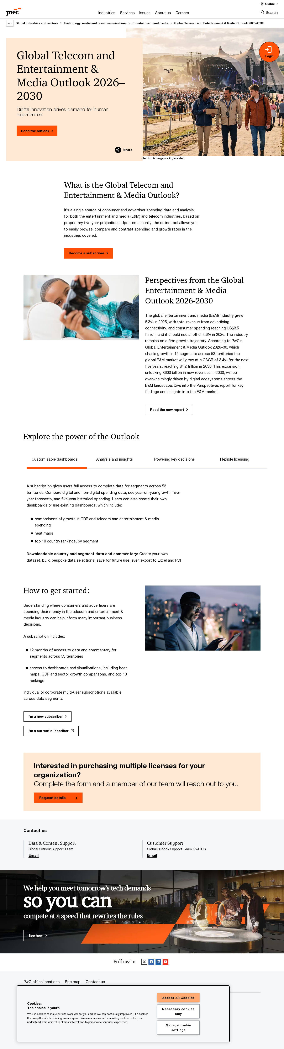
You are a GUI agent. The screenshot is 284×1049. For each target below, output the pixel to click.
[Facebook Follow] (151, 962)
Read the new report (167, 410)
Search (272, 12)
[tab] (57, 458)
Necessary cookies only (178, 1011)
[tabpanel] (145, 519)
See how (35, 935)
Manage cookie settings (178, 1027)
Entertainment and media (150, 23)
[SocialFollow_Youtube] (165, 962)
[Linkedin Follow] (158, 962)
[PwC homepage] (13, 10)
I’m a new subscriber (45, 716)
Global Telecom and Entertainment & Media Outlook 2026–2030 (219, 23)
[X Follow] (144, 962)
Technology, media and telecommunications (95, 23)
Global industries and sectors (37, 23)
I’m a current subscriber (48, 731)
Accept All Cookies (178, 998)
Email (33, 855)
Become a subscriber (86, 253)
